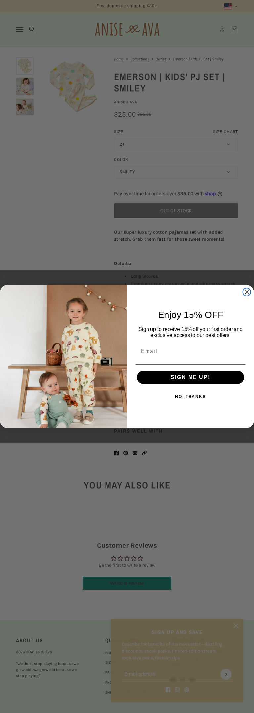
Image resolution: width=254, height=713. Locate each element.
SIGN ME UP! (190, 377)
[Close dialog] (247, 292)
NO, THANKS (190, 397)
